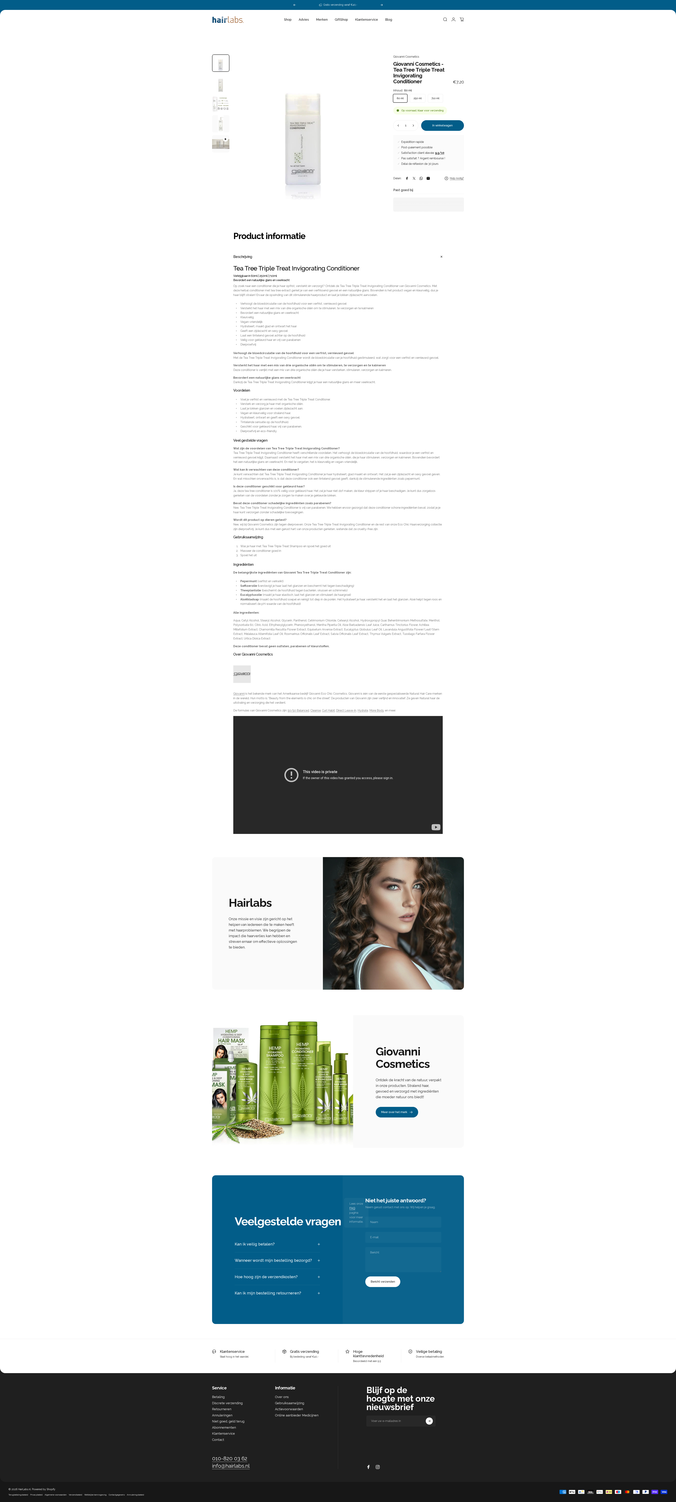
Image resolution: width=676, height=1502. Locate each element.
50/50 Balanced (298, 710)
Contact (218, 1440)
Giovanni (239, 693)
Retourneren (221, 1409)
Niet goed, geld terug (228, 1421)
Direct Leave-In (346, 710)
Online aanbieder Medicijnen (296, 1415)
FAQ (352, 1208)
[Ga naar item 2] (220, 103)
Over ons (282, 1397)
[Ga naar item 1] (220, 83)
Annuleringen (222, 1415)
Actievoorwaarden (289, 1409)
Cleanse (315, 710)
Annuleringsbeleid (135, 1495)
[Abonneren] (429, 1421)
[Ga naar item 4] (220, 123)
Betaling (218, 1397)
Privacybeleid (36, 1495)
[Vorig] (295, 5)
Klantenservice (232, 1351)
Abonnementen (224, 1427)
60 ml (400, 98)
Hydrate (363, 710)
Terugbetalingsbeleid (18, 1495)
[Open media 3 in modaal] (304, 126)
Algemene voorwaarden (56, 1495)
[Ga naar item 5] (220, 144)
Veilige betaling (429, 1351)
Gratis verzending (304, 1351)
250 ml (418, 98)
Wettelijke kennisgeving (95, 1495)
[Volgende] (381, 5)
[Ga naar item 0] (220, 63)
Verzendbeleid (75, 1495)
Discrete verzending (227, 1403)
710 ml (435, 98)
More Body (376, 710)
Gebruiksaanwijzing (289, 1403)
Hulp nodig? (457, 178)
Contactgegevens (117, 1495)
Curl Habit (328, 710)
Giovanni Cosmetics (406, 56)
